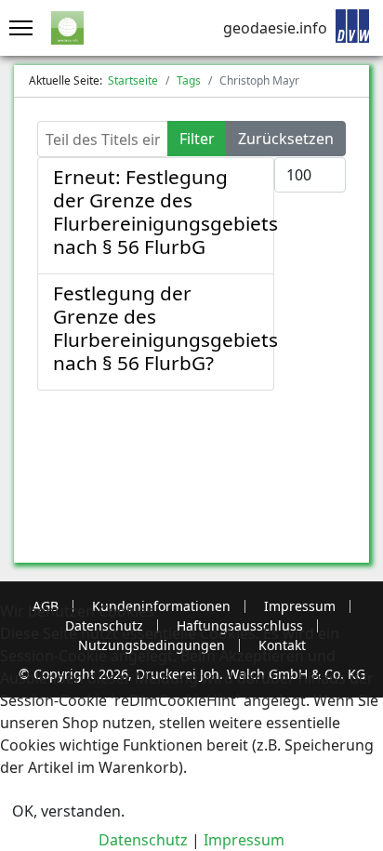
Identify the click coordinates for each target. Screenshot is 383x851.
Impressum (244, 840)
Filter (197, 138)
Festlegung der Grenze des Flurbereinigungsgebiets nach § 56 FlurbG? (165, 328)
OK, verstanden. (68, 811)
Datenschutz (143, 840)
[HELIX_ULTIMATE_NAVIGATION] (16, 28)
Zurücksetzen (286, 138)
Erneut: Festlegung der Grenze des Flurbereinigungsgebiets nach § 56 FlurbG (165, 211)
